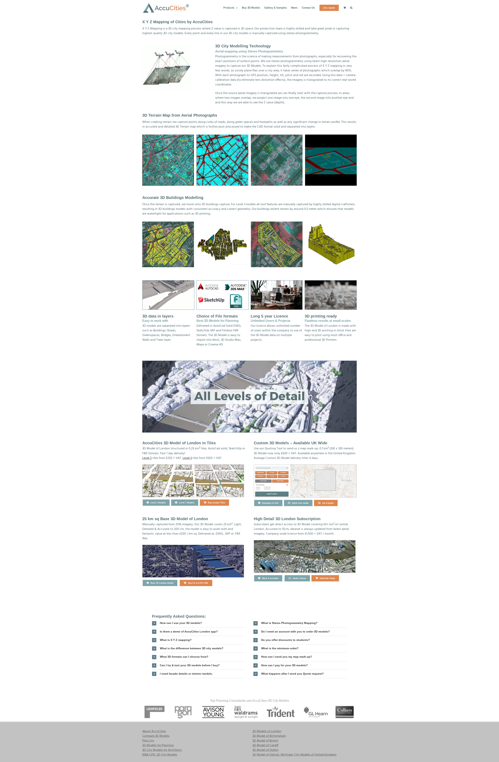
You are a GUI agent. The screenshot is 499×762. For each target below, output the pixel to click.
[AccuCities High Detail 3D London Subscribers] (304, 541)
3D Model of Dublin (265, 750)
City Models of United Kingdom (315, 754)
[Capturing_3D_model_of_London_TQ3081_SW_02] (222, 244)
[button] (351, 7)
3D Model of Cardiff (265, 745)
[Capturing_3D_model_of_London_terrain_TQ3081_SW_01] (222, 160)
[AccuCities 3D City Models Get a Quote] (305, 466)
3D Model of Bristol (265, 740)
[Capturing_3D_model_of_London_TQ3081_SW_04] (331, 244)
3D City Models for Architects (162, 750)
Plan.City (148, 740)
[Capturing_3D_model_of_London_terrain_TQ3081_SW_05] (331, 160)
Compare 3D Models (155, 736)
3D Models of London (266, 731)
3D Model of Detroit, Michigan (272, 754)
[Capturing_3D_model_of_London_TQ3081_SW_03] (277, 244)
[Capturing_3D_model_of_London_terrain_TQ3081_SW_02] (168, 160)
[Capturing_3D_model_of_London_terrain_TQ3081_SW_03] (277, 160)
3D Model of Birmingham (269, 736)
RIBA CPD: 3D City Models (159, 754)
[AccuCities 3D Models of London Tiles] (193, 466)
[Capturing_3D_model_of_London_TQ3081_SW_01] (168, 244)
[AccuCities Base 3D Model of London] (193, 546)
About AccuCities (154, 731)
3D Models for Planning (158, 745)
